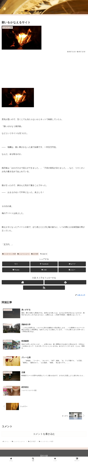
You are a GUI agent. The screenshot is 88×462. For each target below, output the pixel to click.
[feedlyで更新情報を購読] (65, 282)
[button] (72, 269)
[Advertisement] (44, 69)
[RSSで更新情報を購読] (44, 287)
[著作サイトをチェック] (23, 282)
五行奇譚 (35, 254)
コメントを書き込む (44, 434)
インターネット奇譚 (10, 254)
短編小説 (44, 254)
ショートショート (24, 254)
